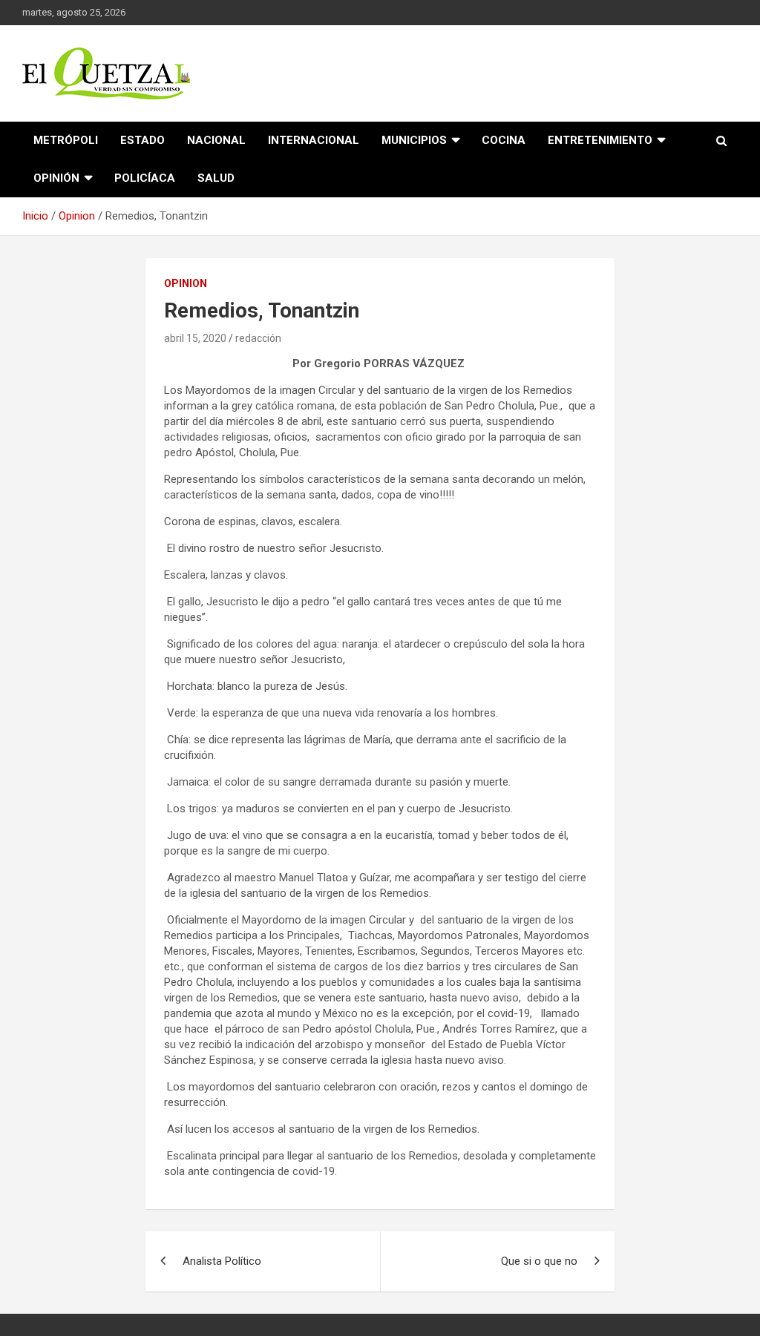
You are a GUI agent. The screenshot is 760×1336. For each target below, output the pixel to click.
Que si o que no (539, 1261)
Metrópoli (65, 140)
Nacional (216, 140)
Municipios (414, 140)
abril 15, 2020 (195, 338)
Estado (142, 140)
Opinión (56, 178)
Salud (216, 178)
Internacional (313, 140)
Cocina (503, 140)
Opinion (185, 283)
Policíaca (144, 178)
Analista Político (222, 1261)
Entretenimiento (600, 140)
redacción (258, 338)
